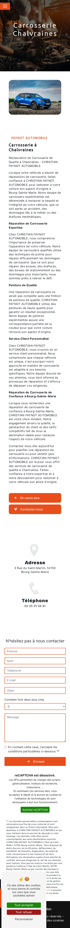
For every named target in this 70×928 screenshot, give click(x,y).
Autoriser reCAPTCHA (35, 809)
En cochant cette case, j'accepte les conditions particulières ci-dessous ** (33, 749)
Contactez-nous (31, 509)
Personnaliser (24, 919)
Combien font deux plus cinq (24, 699)
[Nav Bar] (5, 6)
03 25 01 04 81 (35, 606)
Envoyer (39, 761)
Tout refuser (24, 912)
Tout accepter (23, 905)
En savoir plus (30, 498)
